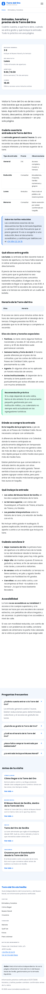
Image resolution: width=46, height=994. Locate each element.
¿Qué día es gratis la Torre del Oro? (20, 726)
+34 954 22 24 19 (14, 241)
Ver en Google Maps (10, 955)
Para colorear (7, 936)
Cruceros (5, 915)
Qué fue (5, 929)
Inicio (4, 10)
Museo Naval (7, 911)
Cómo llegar (7, 907)
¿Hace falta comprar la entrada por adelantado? (21, 744)
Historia (5, 925)
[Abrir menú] (42, 3)
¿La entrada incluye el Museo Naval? (21, 753)
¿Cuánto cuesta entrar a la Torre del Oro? (21, 703)
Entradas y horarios (9, 903)
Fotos (4, 933)
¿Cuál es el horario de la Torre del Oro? (19, 734)
